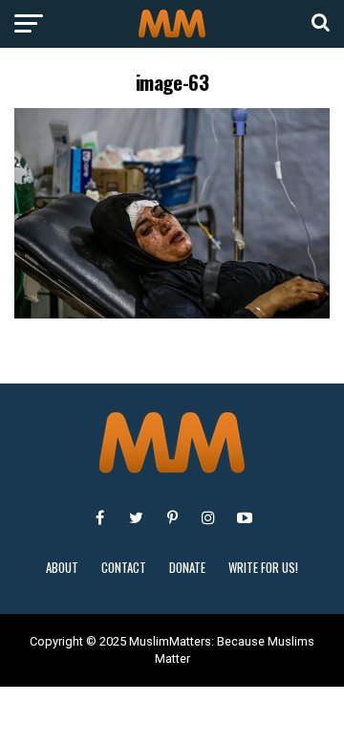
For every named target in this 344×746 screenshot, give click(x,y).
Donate (187, 568)
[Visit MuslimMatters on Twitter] (135, 517)
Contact (123, 568)
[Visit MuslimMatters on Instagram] (208, 517)
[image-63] (172, 313)
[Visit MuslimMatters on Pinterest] (172, 517)
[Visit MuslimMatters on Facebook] (99, 517)
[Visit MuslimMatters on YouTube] (244, 517)
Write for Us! (263, 568)
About (62, 568)
